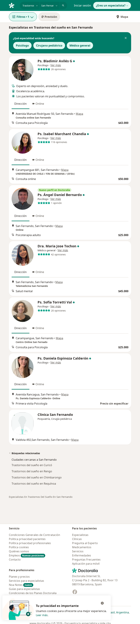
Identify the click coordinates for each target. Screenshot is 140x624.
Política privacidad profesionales (30, 543)
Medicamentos (81, 547)
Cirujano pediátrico (49, 45)
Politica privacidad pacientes (27, 539)
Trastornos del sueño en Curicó (32, 465)
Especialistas (80, 535)
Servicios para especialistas (26, 581)
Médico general (79, 45)
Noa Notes (20, 585)
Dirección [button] (20, 104)
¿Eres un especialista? (110, 5)
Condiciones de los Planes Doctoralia (33, 593)
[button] (125, 38)
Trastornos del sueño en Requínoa (34, 483)
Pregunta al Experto (85, 543)
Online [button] (40, 104)
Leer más (42, 615)
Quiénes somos (19, 551)
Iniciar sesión (82, 5)
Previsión (51, 17)
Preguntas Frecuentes (86, 559)
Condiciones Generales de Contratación (34, 535)
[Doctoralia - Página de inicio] (13, 5)
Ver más (55, 65)
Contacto (15, 559)
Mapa (124, 17)
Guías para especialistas (24, 589)
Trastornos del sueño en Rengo (32, 471)
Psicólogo (22, 45)
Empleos (26, 555)
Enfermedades (81, 555)
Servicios (77, 551)
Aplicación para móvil (86, 564)
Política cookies (19, 547)
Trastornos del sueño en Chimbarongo (37, 477)
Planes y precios (19, 576)
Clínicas (77, 539)
